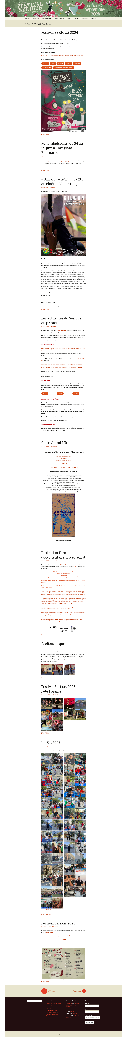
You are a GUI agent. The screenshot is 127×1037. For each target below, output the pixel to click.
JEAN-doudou (69, 1003)
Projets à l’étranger (59, 18)
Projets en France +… (47, 18)
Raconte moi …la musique (49, 399)
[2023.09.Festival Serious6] (46, 703)
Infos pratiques (47, 67)
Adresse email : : (89, 1015)
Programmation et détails (64, 936)
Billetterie (63, 939)
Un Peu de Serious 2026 (51, 1010)
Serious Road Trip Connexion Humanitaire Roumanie (60, 161)
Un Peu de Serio (47, 424)
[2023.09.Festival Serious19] (69, 714)
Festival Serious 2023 (58, 923)
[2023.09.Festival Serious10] (69, 703)
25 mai (60, 393)
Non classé (52, 36)
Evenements (85, 18)
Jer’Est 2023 (50, 742)
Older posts (49, 991)
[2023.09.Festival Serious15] (57, 714)
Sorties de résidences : (48, 344)
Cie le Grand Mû (54, 443)
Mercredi (45, 63)
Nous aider (27, 18)
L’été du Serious (49, 1006)
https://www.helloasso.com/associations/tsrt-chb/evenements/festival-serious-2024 (62, 55)
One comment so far (47, 914)
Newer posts (79, 991)
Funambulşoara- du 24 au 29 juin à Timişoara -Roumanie (62, 148)
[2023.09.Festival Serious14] (46, 714)
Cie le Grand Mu (46, 380)
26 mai (76, 393)
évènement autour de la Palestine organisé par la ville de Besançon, (67, 564)
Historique (72, 1011)
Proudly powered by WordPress (63, 1034)
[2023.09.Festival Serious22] (80, 714)
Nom (86, 1009)
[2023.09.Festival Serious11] (80, 703)
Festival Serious (62, 330)
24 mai (44, 393)
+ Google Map (63, 575)
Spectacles (76, 18)
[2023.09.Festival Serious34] (57, 725)
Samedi (68, 63)
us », (54, 424)
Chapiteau (93, 18)
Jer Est (75, 566)
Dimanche (77, 63)
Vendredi (60, 63)
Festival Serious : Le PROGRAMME (53, 1003)
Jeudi (53, 63)
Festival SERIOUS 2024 (59, 32)
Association (36, 18)
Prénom (87, 1003)
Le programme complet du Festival (63, 67)
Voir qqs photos (63, 167)
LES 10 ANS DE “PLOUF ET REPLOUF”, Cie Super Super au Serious (52, 1014)
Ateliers (68, 18)
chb (66, 1011)
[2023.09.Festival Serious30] (46, 725)
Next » (47, 732)
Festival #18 (48, 1008)
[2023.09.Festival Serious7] (57, 703)
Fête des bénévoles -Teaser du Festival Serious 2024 (73, 1005)
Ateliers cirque (53, 644)
